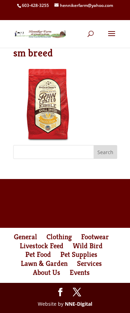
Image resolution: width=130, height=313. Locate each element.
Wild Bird (88, 245)
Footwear (95, 236)
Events (80, 272)
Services (89, 263)
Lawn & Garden (44, 263)
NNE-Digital (78, 304)
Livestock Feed (41, 245)
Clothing (59, 236)
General (25, 236)
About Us (46, 272)
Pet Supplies (78, 254)
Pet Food (38, 254)
